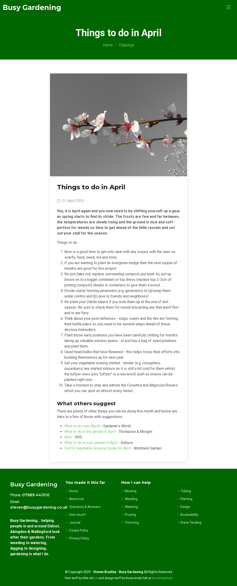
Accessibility (189, 514)
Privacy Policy (79, 538)
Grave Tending (190, 522)
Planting (186, 498)
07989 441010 (36, 495)
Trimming (132, 522)
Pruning (130, 514)
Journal (74, 522)
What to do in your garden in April (90, 442)
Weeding (131, 498)
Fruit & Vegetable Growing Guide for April (97, 448)
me (96, 578)
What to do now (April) (82, 426)
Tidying (185, 491)
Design (185, 506)
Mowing (130, 491)
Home (108, 45)
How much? (77, 514)
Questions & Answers (84, 506)
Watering (131, 506)
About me (76, 498)
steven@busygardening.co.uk (38, 507)
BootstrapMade (162, 578)
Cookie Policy (78, 530)
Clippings (126, 45)
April (68, 437)
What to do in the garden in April (89, 431)
